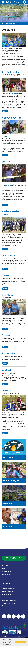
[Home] (14, 626)
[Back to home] (10, 2)
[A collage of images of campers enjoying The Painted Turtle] (14, 127)
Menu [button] (24, 2)
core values (15, 93)
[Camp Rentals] (14, 496)
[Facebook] (14, 616)
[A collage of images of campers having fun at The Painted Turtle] (14, 85)
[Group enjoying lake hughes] (14, 40)
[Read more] (14, 307)
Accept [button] (20, 641)
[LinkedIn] (4, 616)
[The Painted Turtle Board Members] (14, 225)
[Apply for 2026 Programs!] (14, 473)
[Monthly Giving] (14, 450)
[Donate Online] (14, 519)
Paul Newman (8, 185)
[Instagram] (23, 616)
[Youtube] (9, 616)
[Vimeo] (18, 616)
